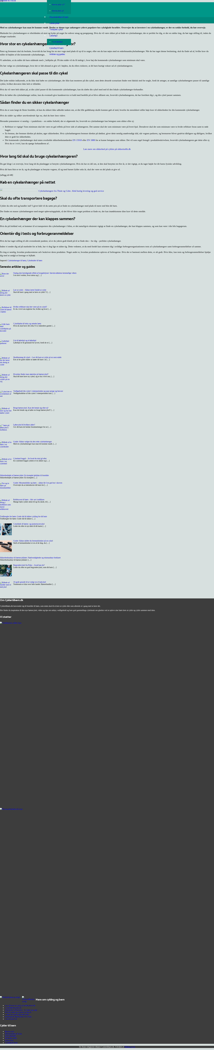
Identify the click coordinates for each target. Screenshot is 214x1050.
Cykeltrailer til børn (34, 260)
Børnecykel (9, 1031)
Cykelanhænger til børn (17, 260)
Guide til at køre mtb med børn (17, 1014)
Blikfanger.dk (129, 1047)
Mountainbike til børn (13, 1034)
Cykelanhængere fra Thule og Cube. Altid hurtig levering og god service (71, 191)
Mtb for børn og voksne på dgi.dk (18, 1012)
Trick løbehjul (10, 1036)
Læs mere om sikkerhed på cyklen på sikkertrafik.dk (107, 149)
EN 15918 (77, 140)
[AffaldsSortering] (10, 997)
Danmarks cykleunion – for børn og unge (21, 1010)
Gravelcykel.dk (11, 1019)
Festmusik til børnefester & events (18, 1017)
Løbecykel (9, 1040)
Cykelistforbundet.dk (13, 1008)
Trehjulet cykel (11, 1038)
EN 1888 (91, 140)
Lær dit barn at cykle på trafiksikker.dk (20, 1005)
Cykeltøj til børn (11, 1043)
